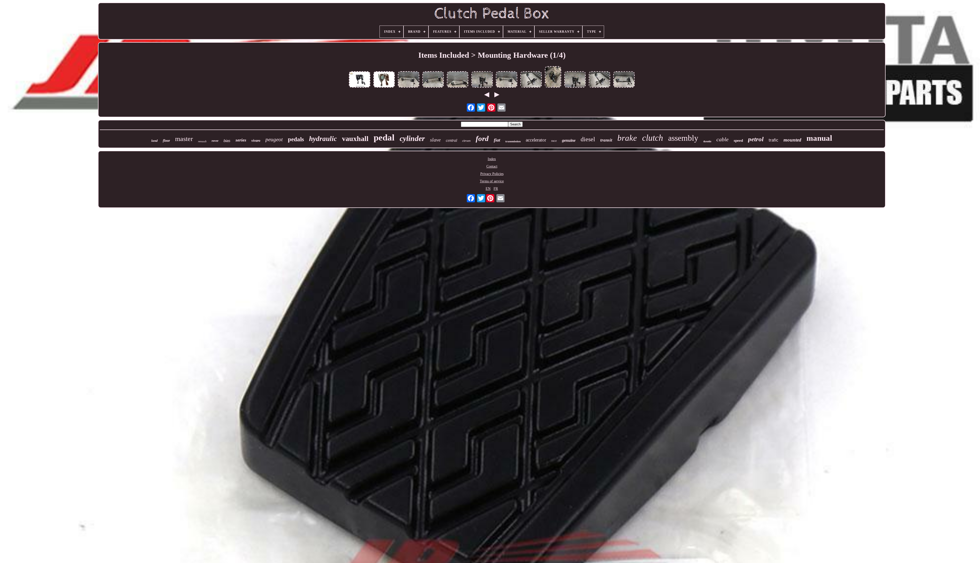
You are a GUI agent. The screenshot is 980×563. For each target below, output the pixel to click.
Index (492, 159)
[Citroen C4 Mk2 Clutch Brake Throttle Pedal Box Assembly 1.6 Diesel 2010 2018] (457, 80)
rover (215, 141)
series (241, 140)
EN (488, 189)
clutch (652, 138)
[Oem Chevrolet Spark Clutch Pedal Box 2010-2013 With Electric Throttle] (384, 80)
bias (227, 140)
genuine (568, 140)
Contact (491, 166)
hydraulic (323, 139)
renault (202, 141)
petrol (756, 139)
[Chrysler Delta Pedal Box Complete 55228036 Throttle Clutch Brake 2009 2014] (482, 80)
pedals (296, 139)
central (451, 140)
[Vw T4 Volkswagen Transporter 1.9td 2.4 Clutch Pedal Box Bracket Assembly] (553, 77)
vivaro (255, 141)
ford (482, 138)
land (154, 141)
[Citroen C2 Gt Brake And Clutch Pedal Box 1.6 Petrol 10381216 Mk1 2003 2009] (433, 80)
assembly (683, 138)
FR (496, 189)
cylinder (412, 138)
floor (166, 141)
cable (722, 139)
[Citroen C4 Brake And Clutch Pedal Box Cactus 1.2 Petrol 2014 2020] (624, 80)
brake (627, 138)
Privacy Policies (492, 174)
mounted (792, 140)
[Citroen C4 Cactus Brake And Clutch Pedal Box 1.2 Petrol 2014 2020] (531, 80)
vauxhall (355, 139)
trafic (773, 140)
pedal (384, 138)
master (184, 139)
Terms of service (492, 181)
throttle (707, 141)
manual (819, 138)
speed (738, 140)
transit (606, 140)
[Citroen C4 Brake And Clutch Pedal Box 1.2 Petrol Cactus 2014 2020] (408, 80)
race (554, 141)
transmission (513, 141)
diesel (588, 139)
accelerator (536, 140)
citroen (466, 141)
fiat (497, 140)
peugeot (274, 139)
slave (435, 140)
